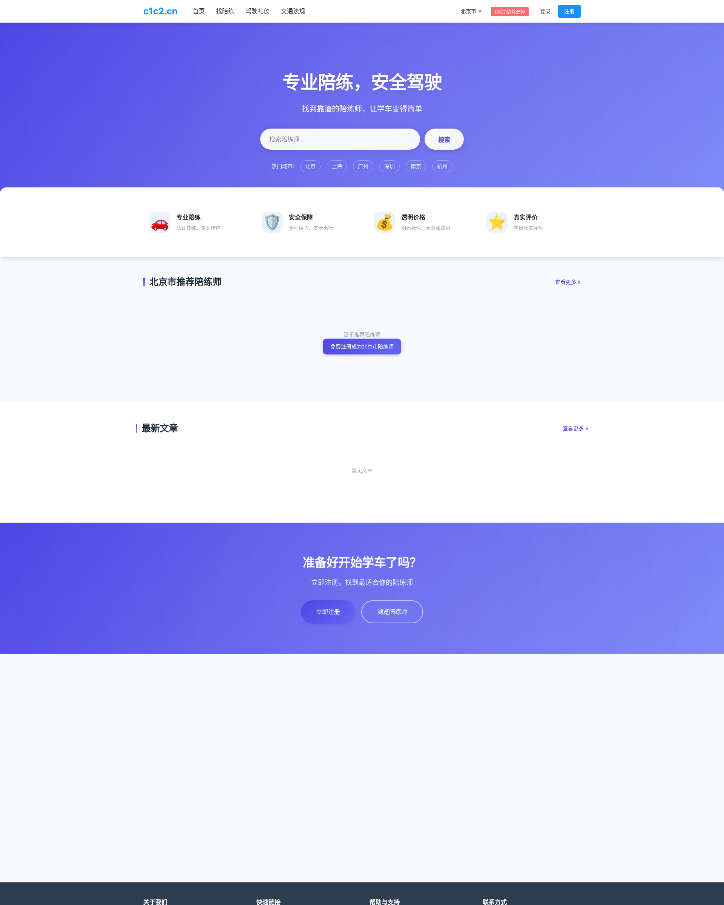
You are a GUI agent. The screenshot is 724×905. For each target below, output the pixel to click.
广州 (363, 166)
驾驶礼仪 (257, 11)
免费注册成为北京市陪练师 (362, 346)
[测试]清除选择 (510, 12)
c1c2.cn (160, 11)
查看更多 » (568, 282)
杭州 (442, 166)
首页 (199, 11)
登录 (545, 11)
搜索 (444, 139)
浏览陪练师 (392, 611)
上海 (336, 166)
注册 (569, 11)
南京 (416, 166)
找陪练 (225, 11)
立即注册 (328, 611)
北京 (310, 166)
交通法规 (293, 11)
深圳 (389, 166)
